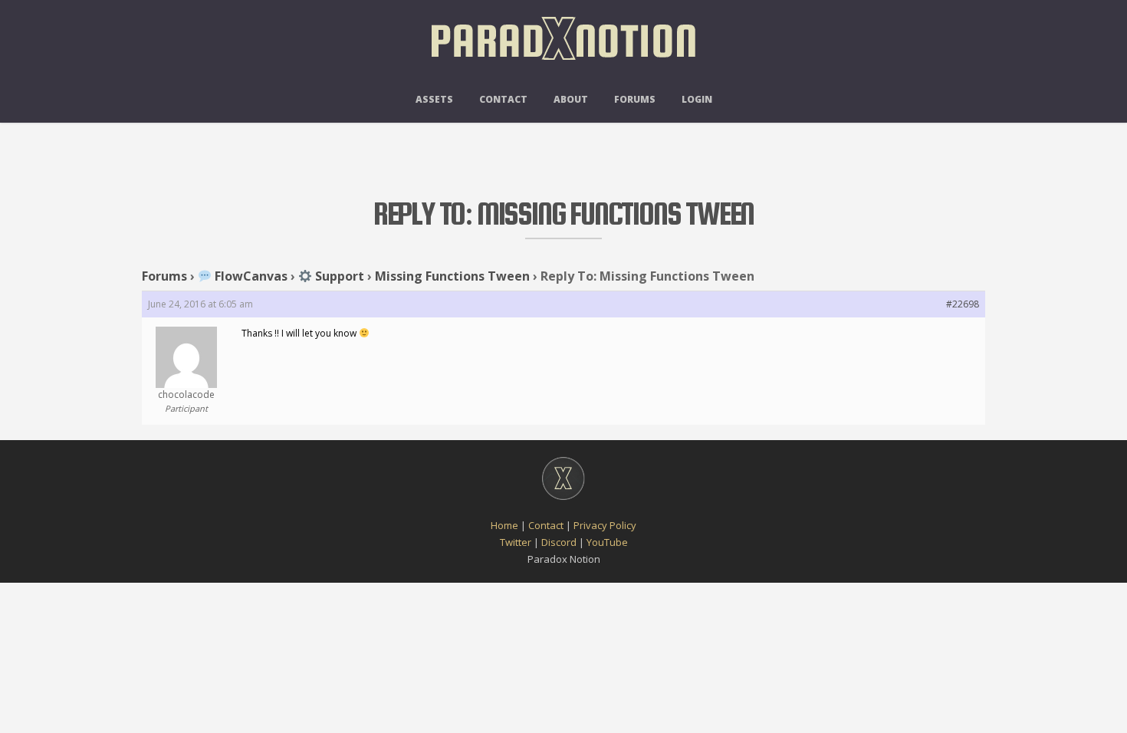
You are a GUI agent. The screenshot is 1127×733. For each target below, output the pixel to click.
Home (504, 525)
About (571, 99)
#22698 (962, 304)
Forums (635, 99)
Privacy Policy (604, 525)
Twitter (515, 542)
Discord (559, 542)
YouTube (607, 542)
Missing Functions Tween (452, 276)
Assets (434, 99)
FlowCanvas (250, 276)
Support (338, 276)
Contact (503, 99)
